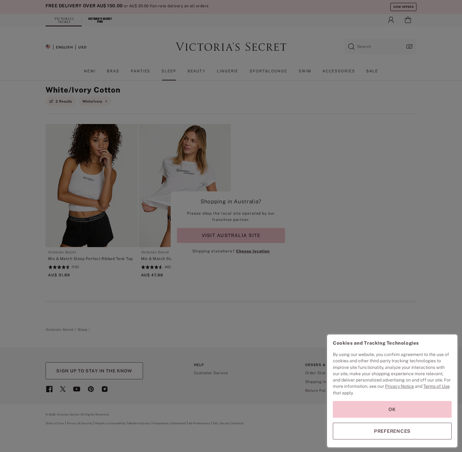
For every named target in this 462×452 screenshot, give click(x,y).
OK (392, 409)
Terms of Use (436, 386)
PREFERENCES (392, 431)
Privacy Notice (399, 386)
